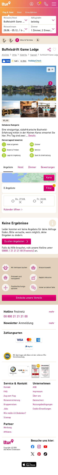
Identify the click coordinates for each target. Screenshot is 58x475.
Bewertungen (48, 167)
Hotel (19, 12)
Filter (49, 188)
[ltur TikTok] (45, 455)
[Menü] (28, 367)
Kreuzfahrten (31, 12)
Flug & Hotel (8, 12)
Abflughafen (36, 18)
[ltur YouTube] (45, 448)
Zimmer (34, 27)
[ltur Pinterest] (39, 455)
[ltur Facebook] (32, 448)
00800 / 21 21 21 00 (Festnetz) (18, 250)
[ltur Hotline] (46, 4)
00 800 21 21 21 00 (16, 316)
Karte (49, 177)
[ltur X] (32, 455)
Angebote (8, 167)
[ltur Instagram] (39, 448)
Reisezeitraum (10, 27)
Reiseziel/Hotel (10, 18)
